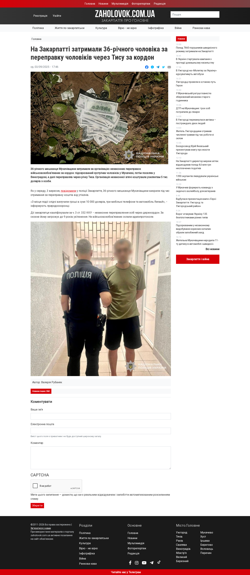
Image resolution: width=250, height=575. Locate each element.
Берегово (206, 544)
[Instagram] (136, 563)
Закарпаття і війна (197, 259)
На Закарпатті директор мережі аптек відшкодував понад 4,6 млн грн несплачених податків (197, 165)
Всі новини (212, 249)
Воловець (206, 548)
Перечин (205, 553)
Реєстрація (40, 15)
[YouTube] (144, 563)
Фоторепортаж (141, 3)
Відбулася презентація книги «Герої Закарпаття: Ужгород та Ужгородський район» (196, 202)
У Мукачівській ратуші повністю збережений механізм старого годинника (193, 97)
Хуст (203, 536)
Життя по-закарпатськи (69, 28)
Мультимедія (120, 3)
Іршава (205, 540)
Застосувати (219, 14)
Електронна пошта (42, 424)
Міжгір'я (181, 553)
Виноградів (183, 548)
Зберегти (37, 505)
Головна (90, 3)
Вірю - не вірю (127, 28)
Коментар (37, 443)
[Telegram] (151, 563)
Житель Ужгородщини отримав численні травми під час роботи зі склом (195, 135)
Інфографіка (156, 28)
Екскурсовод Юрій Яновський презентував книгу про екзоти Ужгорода (193, 150)
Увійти (57, 15)
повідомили (68, 190)
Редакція (159, 3)
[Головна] (125, 15)
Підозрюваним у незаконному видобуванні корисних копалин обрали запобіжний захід (193, 229)
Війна (178, 28)
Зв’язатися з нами (41, 528)
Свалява (181, 544)
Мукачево (206, 532)
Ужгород (181, 532)
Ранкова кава (201, 28)
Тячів (179, 536)
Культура (101, 28)
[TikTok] (159, 562)
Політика (38, 28)
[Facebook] (130, 563)
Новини (103, 3)
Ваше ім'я (37, 409)
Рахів (179, 540)
